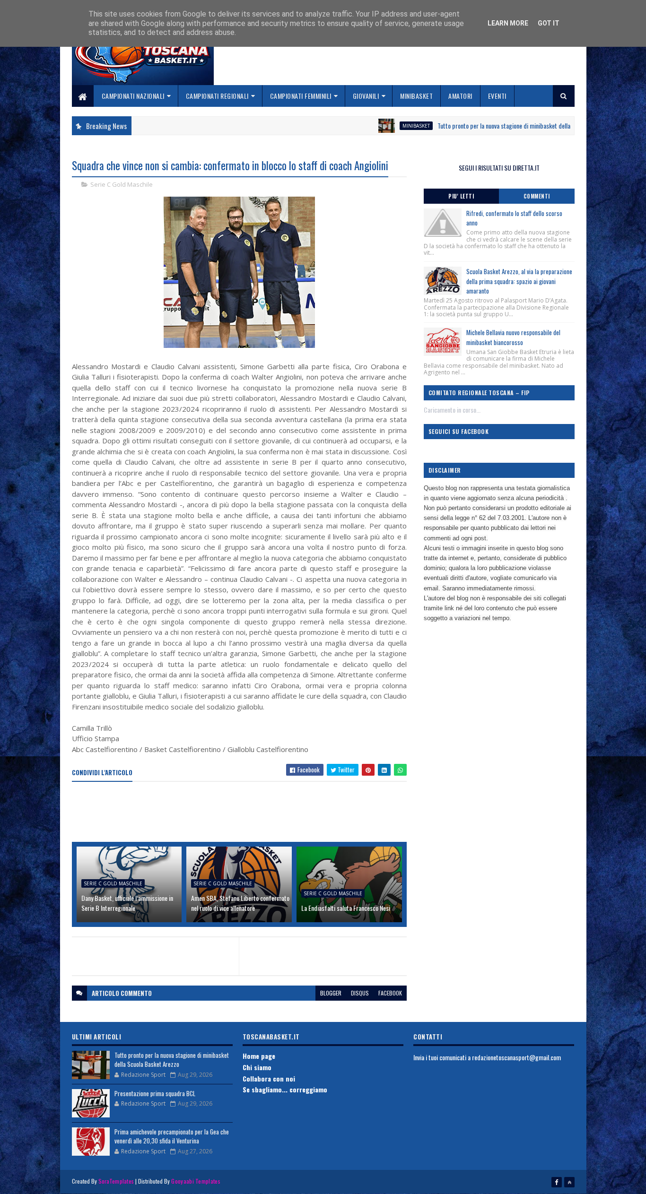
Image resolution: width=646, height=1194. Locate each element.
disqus (360, 993)
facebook (390, 993)
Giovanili (366, 96)
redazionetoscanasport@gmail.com (516, 1057)
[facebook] (556, 1182)
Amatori (460, 96)
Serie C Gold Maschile (121, 184)
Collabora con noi (269, 1078)
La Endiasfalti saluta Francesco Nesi (345, 908)
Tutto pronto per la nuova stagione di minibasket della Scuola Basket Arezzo (502, 125)
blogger (330, 993)
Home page (259, 1056)
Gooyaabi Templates (195, 1181)
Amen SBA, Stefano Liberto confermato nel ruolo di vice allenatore (240, 903)
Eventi (497, 96)
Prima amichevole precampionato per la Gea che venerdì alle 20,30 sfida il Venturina (171, 1136)
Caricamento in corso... (452, 410)
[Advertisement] (244, 812)
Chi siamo (257, 1067)
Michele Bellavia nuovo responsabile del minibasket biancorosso (513, 337)
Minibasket (416, 96)
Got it (548, 23)
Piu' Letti (461, 196)
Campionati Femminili (301, 96)
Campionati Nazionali (133, 96)
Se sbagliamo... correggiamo (285, 1089)
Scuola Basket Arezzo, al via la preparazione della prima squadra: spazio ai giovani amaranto (519, 281)
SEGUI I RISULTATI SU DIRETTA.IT (499, 168)
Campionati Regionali (217, 96)
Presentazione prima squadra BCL (154, 1093)
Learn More (508, 23)
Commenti (537, 196)
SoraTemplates (116, 1181)
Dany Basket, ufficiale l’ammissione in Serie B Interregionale (127, 903)
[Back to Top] (569, 1182)
